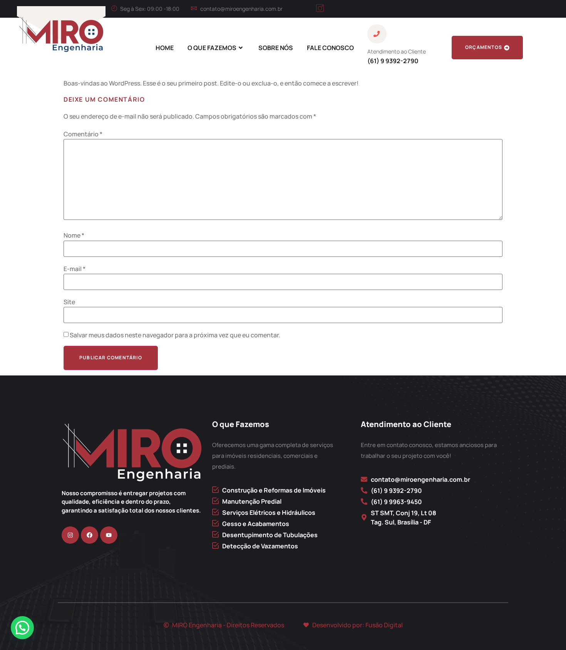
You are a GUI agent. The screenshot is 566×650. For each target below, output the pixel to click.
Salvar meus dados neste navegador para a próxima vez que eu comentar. (175, 335)
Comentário (83, 134)
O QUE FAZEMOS (212, 48)
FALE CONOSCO (330, 48)
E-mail (74, 269)
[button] (22, 627)
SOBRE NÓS (275, 48)
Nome (74, 235)
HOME (165, 48)
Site (69, 302)
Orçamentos (483, 47)
